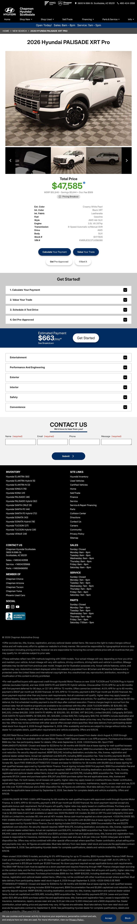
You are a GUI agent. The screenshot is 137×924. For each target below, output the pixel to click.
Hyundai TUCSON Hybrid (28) (21, 529)
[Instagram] (12, 607)
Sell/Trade (67, 19)
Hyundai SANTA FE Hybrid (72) (21, 513)
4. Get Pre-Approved (22, 319)
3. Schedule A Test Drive (24, 309)
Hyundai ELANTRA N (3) (18, 484)
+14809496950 (20, 568)
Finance (74, 497)
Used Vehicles (77, 480)
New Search (20, 31)
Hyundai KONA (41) (15, 493)
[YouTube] (17, 607)
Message (111, 436)
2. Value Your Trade (21, 299)
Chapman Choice (14, 579)
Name (13, 436)
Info (130, 19)
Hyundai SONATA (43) (17, 517)
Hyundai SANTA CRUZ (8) (19, 505)
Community (76, 529)
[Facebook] (7, 607)
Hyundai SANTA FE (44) (18, 509)
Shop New (25, 19)
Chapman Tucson (14, 587)
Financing (87, 19)
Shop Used (46, 19)
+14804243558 (20, 560)
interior (14, 387)
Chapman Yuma (14, 591)
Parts (72, 509)
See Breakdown (46, 343)
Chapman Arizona (15, 583)
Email (45, 436)
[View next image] (127, 160)
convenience (17, 407)
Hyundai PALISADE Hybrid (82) (21, 501)
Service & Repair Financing (83, 505)
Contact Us (75, 521)
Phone (72, 436)
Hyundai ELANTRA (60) (17, 476)
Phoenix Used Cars (15, 595)
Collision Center (78, 513)
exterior (14, 377)
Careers (74, 525)
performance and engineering (27, 367)
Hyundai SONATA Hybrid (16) (20, 521)
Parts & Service (109, 19)
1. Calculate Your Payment (25, 289)
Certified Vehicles (79, 484)
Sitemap (74, 537)
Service (74, 501)
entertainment (18, 357)
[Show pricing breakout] (84, 183)
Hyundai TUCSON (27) (17, 525)
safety (14, 397)
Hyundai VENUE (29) (16, 533)
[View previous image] (10, 160)
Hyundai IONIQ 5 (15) (16, 488)
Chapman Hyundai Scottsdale (27, 11)
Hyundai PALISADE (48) (18, 497)
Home (7, 19)
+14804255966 (22, 564)
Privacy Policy (77, 533)
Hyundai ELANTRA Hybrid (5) (20, 480)
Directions (75, 517)
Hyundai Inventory (79, 476)
